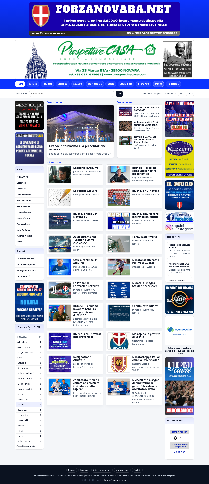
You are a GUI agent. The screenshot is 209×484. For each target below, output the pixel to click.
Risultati (47, 83)
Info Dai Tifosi (24, 230)
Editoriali (21, 182)
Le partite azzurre (25, 258)
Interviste (21, 188)
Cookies (71, 470)
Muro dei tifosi (122, 470)
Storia (111, 83)
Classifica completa (25, 446)
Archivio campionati (26, 264)
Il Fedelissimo (24, 212)
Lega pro (84, 470)
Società (33, 83)
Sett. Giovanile (24, 200)
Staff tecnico (95, 83)
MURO (158, 83)
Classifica (63, 83)
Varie (19, 241)
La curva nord (23, 276)
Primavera (143, 83)
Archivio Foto (23, 224)
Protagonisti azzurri (26, 270)
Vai (119, 93)
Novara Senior (24, 218)
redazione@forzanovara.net (114, 480)
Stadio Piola (126, 83)
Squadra (77, 83)
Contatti (137, 470)
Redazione (173, 83)
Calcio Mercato (24, 194)
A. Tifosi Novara (24, 235)
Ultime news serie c (102, 470)
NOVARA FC (22, 177)
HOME (20, 83)
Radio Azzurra (23, 206)
